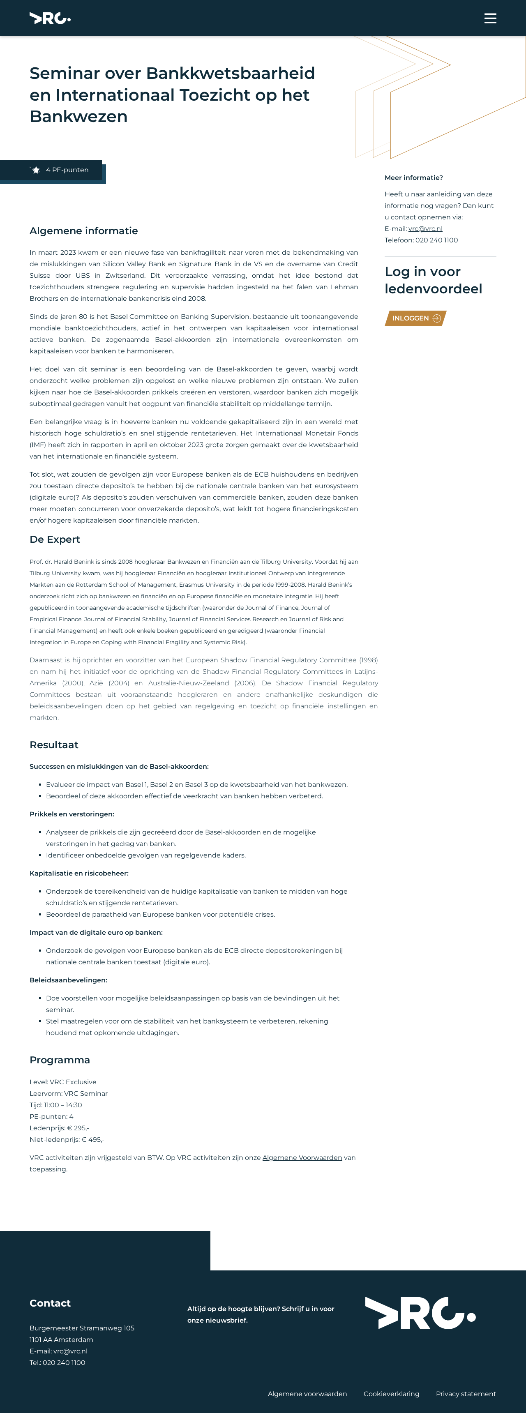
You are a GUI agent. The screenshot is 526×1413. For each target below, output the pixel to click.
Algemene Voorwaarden (302, 1158)
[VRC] (50, 18)
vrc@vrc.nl (425, 229)
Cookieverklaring (392, 1394)
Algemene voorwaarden (307, 1394)
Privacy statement (466, 1394)
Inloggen (410, 318)
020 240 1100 (64, 1363)
